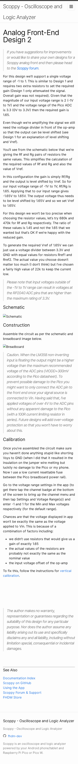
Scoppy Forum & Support (22, 693)
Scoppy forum (27, 68)
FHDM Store (12, 697)
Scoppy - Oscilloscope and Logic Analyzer (32, 11)
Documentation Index (19, 678)
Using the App (14, 688)
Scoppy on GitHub (17, 683)
